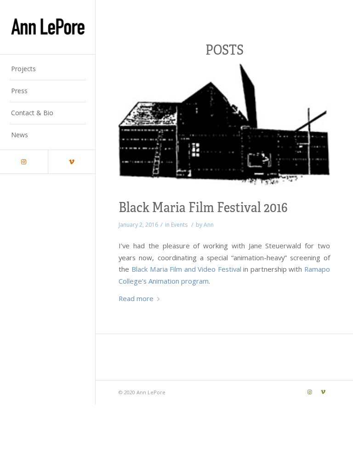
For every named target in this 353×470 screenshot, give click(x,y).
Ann (209, 225)
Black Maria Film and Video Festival (186, 269)
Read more (136, 298)
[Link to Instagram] (24, 161)
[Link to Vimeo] (72, 161)
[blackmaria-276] (224, 124)
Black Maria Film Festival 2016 (203, 206)
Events (179, 225)
